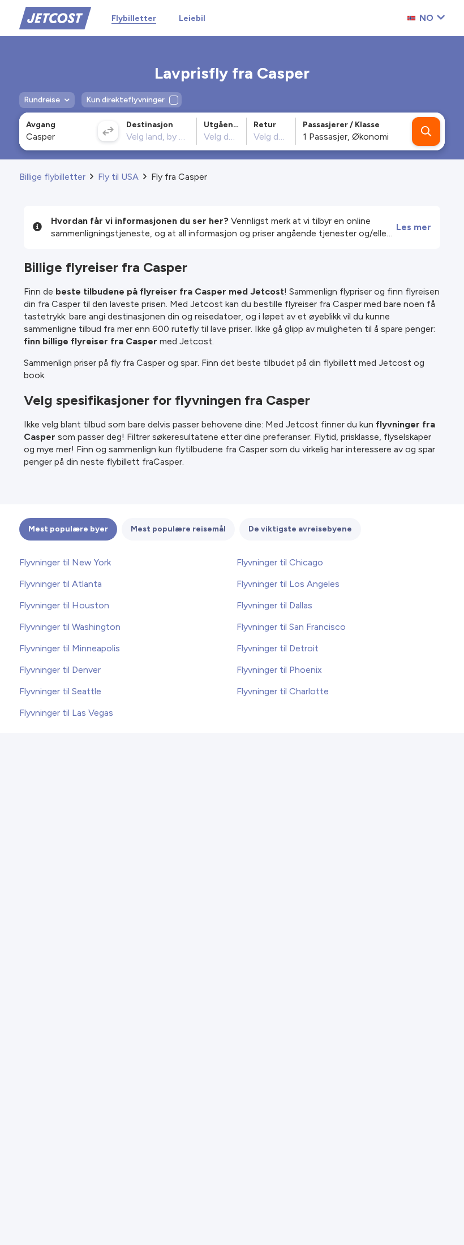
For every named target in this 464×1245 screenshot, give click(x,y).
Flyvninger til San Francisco (291, 626)
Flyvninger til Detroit (278, 648)
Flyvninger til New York (65, 562)
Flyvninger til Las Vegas (66, 712)
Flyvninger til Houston (64, 605)
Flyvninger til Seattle (60, 691)
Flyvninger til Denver (60, 669)
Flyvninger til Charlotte (283, 691)
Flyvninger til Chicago (280, 562)
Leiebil (192, 18)
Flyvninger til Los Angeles (288, 583)
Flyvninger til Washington (70, 626)
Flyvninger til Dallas (274, 605)
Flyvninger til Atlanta (60, 583)
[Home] (55, 17)
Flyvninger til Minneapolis (69, 648)
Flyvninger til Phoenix (279, 669)
